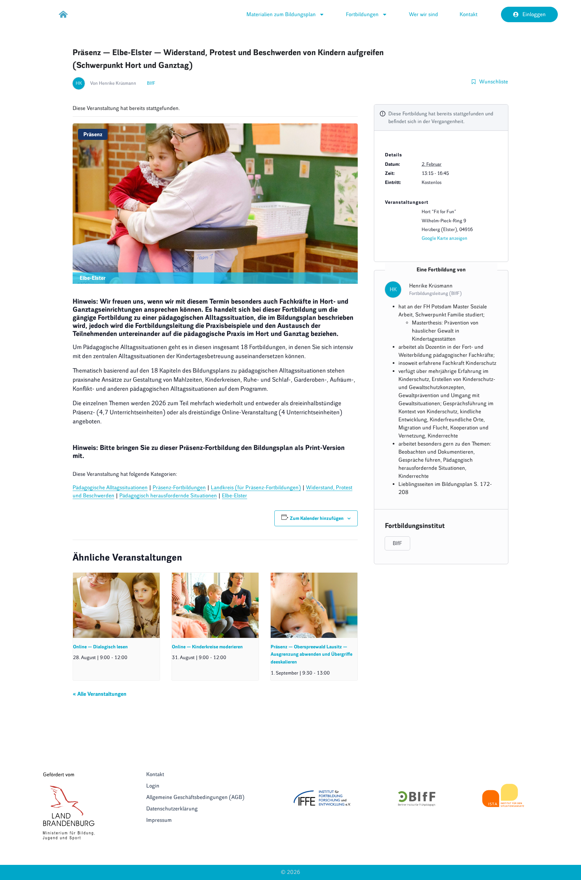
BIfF (151, 83)
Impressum (159, 820)
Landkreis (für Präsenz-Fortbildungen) (256, 487)
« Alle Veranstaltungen (99, 694)
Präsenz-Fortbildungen (179, 487)
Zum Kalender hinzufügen (317, 518)
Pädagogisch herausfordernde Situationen (168, 495)
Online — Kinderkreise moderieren (207, 647)
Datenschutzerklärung (172, 808)
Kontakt (468, 14)
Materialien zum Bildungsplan (281, 14)
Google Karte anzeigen (444, 238)
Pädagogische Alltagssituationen (110, 487)
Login (152, 785)
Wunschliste (493, 81)
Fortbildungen (362, 14)
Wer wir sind (423, 14)
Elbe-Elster (234, 495)
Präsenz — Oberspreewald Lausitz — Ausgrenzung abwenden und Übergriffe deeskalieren (311, 654)
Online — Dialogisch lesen (100, 647)
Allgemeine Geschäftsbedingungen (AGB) (195, 797)
